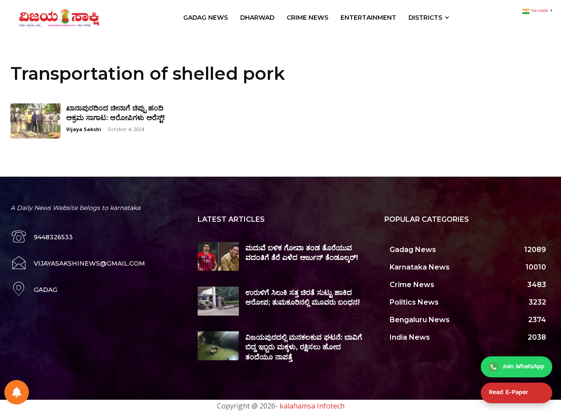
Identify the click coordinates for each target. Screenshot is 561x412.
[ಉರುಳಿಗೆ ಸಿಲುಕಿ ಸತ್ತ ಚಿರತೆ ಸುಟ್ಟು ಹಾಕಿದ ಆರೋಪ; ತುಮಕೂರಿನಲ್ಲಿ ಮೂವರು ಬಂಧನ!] (218, 301)
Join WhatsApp (523, 367)
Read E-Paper (508, 392)
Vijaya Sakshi (83, 129)
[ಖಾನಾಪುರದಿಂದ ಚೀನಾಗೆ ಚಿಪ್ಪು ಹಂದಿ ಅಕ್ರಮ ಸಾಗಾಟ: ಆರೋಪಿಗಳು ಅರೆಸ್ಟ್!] (35, 121)
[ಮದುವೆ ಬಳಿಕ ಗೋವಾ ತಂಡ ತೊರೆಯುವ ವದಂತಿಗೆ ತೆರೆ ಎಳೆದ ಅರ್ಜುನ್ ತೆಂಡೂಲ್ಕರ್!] (218, 256)
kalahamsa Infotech (312, 406)
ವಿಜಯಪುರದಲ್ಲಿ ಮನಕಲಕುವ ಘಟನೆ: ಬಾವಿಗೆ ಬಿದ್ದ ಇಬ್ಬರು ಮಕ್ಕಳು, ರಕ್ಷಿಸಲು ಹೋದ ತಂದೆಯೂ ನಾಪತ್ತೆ (303, 347)
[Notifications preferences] (16, 392)
